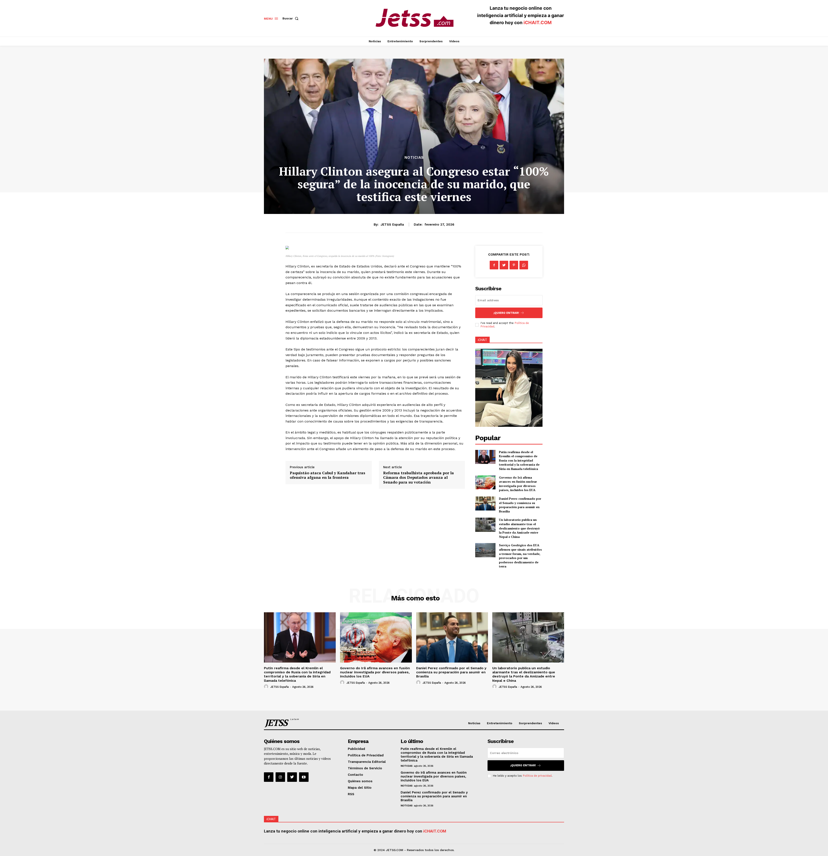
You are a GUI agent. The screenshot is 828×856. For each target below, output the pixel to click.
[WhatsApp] (523, 265)
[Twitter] (504, 265)
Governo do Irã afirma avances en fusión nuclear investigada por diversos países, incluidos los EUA (518, 483)
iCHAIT (482, 340)
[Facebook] (494, 265)
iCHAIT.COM (538, 22)
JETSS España (392, 224)
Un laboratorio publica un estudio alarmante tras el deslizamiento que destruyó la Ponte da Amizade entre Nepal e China (519, 528)
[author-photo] (267, 686)
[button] (291, 18)
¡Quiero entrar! (506, 312)
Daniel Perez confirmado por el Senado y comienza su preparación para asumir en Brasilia (520, 504)
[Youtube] (304, 777)
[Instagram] (280, 777)
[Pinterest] (514, 265)
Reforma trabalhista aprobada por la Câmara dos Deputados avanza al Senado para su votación (418, 477)
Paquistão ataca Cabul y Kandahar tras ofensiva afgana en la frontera (327, 475)
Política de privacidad (537, 775)
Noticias (414, 157)
